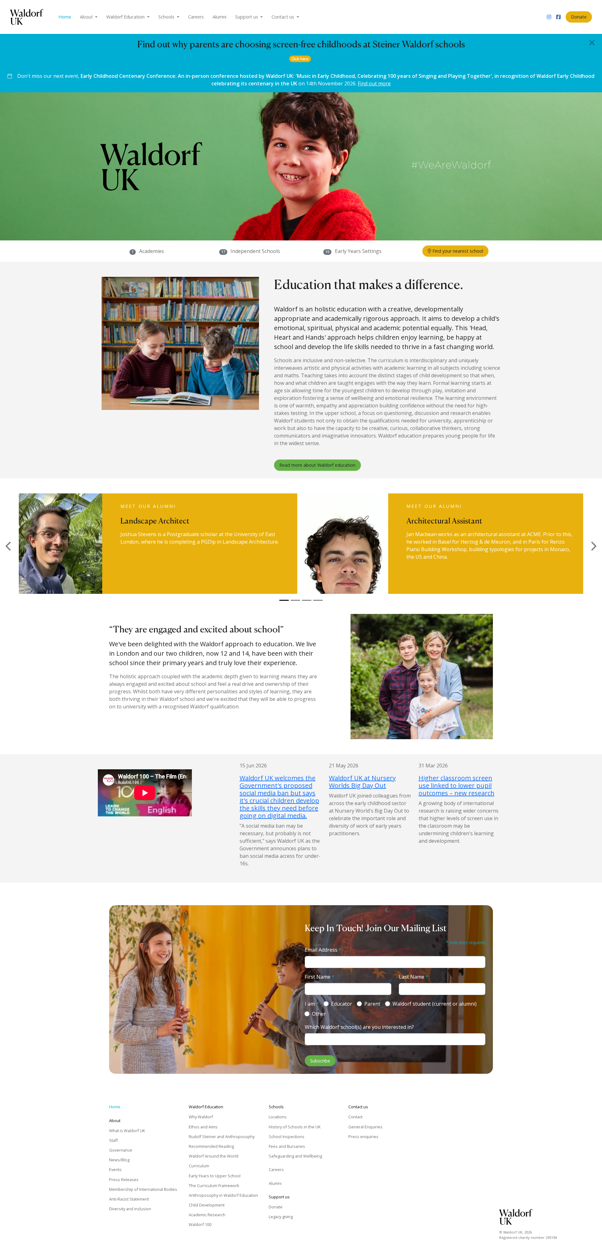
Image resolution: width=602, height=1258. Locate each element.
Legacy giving (281, 1216)
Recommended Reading (211, 1146)
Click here (300, 59)
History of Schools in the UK (294, 1127)
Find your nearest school (457, 251)
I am (312, 1003)
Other (319, 1013)
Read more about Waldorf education (317, 465)
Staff (113, 1140)
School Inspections (286, 1136)
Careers (196, 17)
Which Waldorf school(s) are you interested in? (359, 1027)
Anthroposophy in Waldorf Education (223, 1195)
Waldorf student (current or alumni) (435, 1003)
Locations (278, 1117)
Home (64, 17)
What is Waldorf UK (127, 1130)
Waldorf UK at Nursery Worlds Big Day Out (362, 782)
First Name (320, 976)
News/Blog (119, 1160)
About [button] (87, 17)
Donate (579, 17)
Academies (151, 251)
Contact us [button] (283, 17)
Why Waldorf (201, 1117)
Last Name (413, 976)
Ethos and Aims (203, 1127)
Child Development (206, 1205)
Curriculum (199, 1166)
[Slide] (284, 600)
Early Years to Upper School (214, 1176)
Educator (341, 1003)
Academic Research (207, 1215)
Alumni (219, 17)
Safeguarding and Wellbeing (295, 1156)
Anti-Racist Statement (129, 1199)
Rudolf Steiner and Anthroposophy (222, 1136)
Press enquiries (363, 1136)
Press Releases (124, 1179)
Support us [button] (247, 17)
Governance (120, 1150)
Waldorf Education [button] (126, 17)
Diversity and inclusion (130, 1209)
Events (115, 1169)
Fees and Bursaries (287, 1146)
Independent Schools (255, 251)
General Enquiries (365, 1127)
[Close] (592, 42)
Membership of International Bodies (143, 1189)
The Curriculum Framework (214, 1185)
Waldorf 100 (200, 1224)
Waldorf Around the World (213, 1156)
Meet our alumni (148, 506)
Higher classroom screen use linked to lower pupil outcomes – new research (456, 785)
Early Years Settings (358, 251)
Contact (355, 1117)
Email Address (323, 949)
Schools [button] (167, 17)
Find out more (374, 83)
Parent (372, 1003)
